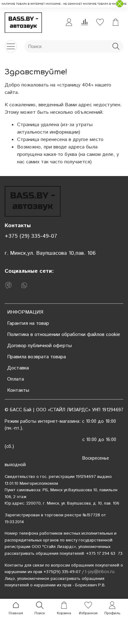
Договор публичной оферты (39, 345)
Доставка (18, 368)
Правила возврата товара (36, 356)
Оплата (15, 379)
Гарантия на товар (28, 323)
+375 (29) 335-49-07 (31, 236)
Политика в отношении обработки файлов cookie (63, 334)
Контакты (18, 390)
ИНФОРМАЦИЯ (25, 312)
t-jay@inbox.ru (99, 572)
